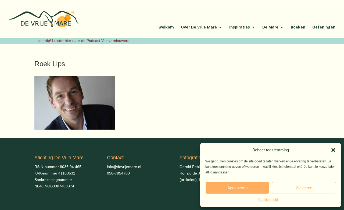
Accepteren (237, 188)
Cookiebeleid (268, 200)
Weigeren (304, 188)
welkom (166, 27)
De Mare (270, 27)
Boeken (298, 27)
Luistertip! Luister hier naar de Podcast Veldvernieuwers (81, 40)
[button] (333, 150)
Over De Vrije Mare (199, 27)
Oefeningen (323, 27)
